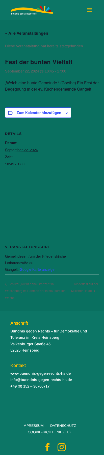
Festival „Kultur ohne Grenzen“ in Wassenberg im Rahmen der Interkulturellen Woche (35, 291)
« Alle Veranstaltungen (26, 33)
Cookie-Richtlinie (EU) (49, 432)
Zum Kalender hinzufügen (39, 112)
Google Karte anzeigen (38, 269)
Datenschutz (63, 426)
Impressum (33, 426)
